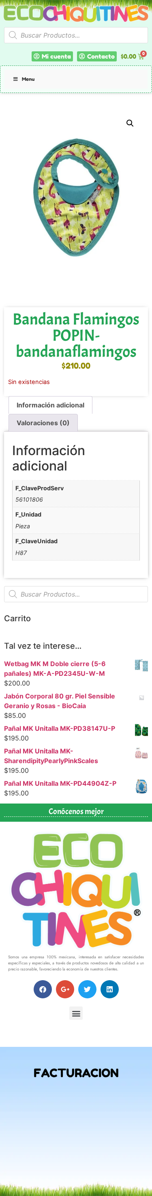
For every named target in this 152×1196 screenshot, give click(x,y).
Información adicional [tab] (50, 405)
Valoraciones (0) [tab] (43, 423)
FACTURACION (76, 1073)
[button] (130, 123)
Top (143, 1185)
